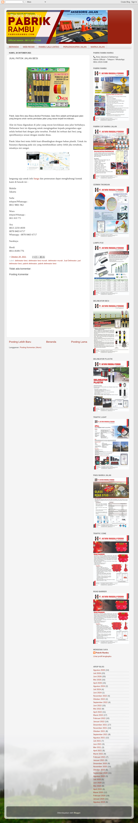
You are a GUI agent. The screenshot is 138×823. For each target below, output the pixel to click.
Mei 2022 (97, 709)
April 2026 (97, 683)
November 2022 (100, 696)
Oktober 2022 (99, 699)
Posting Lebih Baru (20, 341)
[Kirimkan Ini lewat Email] (33, 257)
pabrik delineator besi (47, 264)
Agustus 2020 (99, 776)
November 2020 (100, 767)
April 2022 (97, 712)
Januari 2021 (98, 760)
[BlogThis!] (36, 257)
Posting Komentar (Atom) (30, 347)
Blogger (77, 813)
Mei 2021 (97, 747)
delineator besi (21, 261)
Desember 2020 (100, 764)
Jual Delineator (70, 261)
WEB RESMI (28, 47)
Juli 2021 (97, 741)
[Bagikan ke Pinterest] (43, 257)
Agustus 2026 (99, 670)
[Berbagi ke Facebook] (41, 257)
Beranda (51, 341)
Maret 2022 (98, 715)
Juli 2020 (97, 780)
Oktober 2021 (99, 731)
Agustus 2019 (99, 802)
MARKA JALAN (98, 47)
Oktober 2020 (99, 770)
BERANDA (14, 47)
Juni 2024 (97, 693)
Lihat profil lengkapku (102, 656)
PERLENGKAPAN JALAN (75, 47)
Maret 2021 (98, 754)
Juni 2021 (97, 744)
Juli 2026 (97, 673)
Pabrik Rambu (25, 16)
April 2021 (97, 751)
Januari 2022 (98, 722)
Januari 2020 (98, 799)
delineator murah (55, 261)
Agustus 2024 (99, 686)
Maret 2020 (98, 792)
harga (36, 178)
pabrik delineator (30, 264)
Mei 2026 (97, 680)
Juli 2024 (97, 689)
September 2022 (100, 702)
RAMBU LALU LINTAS (49, 47)
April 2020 (97, 789)
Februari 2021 (99, 757)
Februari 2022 (99, 718)
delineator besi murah (38, 261)
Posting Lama (79, 341)
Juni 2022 (97, 706)
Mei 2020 (97, 786)
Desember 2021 (100, 725)
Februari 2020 (99, 796)
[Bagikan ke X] (38, 257)
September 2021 (100, 734)
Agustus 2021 (99, 738)
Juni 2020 (97, 783)
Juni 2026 (97, 677)
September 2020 (100, 773)
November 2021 (100, 728)
